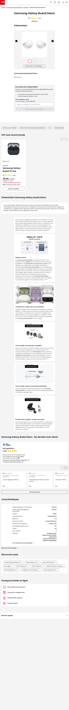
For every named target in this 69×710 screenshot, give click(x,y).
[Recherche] (51, 2)
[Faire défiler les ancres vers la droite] (66, 127)
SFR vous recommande (9, 128)
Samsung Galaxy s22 (50, 570)
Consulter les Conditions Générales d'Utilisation (15, 460)
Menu (66, 2)
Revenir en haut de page (8, 548)
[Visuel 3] (39, 61)
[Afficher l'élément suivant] (66, 467)
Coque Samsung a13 (48, 562)
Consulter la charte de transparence (12, 462)
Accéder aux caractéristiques (33, 66)
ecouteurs (25, 7)
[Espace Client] (63, 2)
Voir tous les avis (34, 492)
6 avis (39, 18)
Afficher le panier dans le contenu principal (55, 2)
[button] (19, 458)
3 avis (13, 175)
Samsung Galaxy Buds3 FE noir (12, 170)
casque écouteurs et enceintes (14, 7)
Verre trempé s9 (36, 566)
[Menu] (67, 2)
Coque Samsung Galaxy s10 (12, 562)
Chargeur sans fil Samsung (30, 570)
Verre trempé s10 (21, 566)
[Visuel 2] (34, 61)
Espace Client (63, 2)
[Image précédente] (16, 41)
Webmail (59, 2)
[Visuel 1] (29, 61)
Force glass (7, 566)
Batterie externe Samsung (54, 566)
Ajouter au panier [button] (13, 189)
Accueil (3, 7)
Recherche (51, 2)
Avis (50, 128)
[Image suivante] (53, 41)
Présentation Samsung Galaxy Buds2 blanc (32, 128)
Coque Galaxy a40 (31, 562)
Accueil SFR (2, 2)
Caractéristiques (59, 128)
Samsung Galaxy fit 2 (10, 570)
